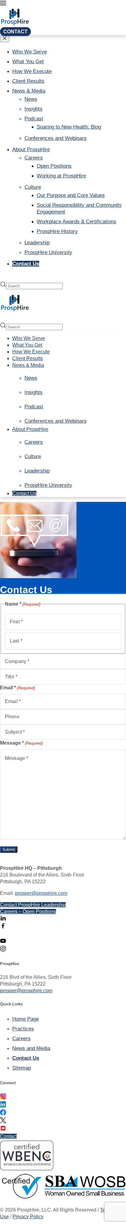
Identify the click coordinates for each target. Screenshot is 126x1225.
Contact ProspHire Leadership (33, 904)
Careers (33, 158)
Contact (15, 31)
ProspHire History (57, 231)
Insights (33, 109)
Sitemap (21, 1068)
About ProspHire (31, 149)
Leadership (37, 243)
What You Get (28, 61)
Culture (32, 187)
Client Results (28, 81)
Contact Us (25, 264)
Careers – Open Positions (28, 911)
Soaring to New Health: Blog (69, 127)
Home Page (25, 1019)
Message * (21, 743)
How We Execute (32, 71)
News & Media (28, 91)
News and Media (31, 1048)
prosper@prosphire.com (41, 893)
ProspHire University (48, 252)
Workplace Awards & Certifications (76, 221)
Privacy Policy (28, 1216)
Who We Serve (29, 52)
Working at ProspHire (61, 176)
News (30, 99)
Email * (17, 687)
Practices (23, 1029)
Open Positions (54, 166)
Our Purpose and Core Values (71, 195)
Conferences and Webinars (55, 138)
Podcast (33, 119)
